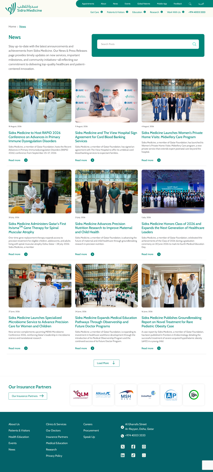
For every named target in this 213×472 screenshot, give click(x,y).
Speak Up (89, 436)
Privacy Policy (54, 455)
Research (51, 449)
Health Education (19, 436)
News (115, 3)
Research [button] (154, 12)
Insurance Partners (57, 436)
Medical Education (57, 443)
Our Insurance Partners (25, 396)
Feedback (178, 3)
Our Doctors (53, 430)
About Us (14, 424)
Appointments (88, 3)
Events (127, 3)
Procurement (91, 430)
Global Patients (143, 3)
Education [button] (137, 12)
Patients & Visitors (19, 430)
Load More (103, 363)
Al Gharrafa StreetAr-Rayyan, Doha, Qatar (139, 426)
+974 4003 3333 (197, 12)
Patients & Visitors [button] (115, 12)
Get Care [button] (94, 12)
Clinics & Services (56, 424)
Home (12, 26)
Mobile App (162, 3)
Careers (87, 424)
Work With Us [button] (174, 12)
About (103, 3)
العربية (201, 3)
